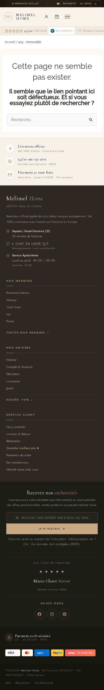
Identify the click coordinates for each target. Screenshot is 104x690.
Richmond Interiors (18, 292)
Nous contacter (15, 427)
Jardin (10, 388)
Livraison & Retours (18, 434)
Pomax (10, 321)
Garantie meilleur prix (21, 448)
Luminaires (13, 381)
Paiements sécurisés (18, 455)
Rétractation (13, 441)
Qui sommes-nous (17, 462)
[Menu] (67, 16)
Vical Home (13, 307)
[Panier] (57, 16)
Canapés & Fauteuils (19, 367)
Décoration (13, 374)
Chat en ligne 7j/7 (32, 244)
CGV (8, 683)
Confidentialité (44, 683)
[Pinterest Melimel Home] (64, 614)
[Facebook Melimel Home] (39, 614)
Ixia (8, 314)
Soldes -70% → (19, 400)
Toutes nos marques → (28, 332)
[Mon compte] (46, 16)
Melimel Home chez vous (22, 469)
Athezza (11, 300)
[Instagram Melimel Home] (52, 614)
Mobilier (11, 360)
